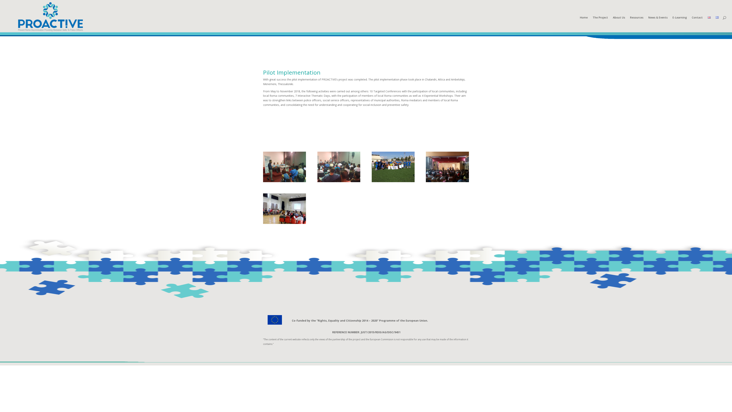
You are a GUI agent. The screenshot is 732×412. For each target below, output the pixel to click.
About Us (619, 17)
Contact (697, 17)
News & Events (658, 17)
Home (584, 17)
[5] (284, 181)
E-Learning (680, 17)
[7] (338, 181)
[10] (393, 181)
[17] (447, 181)
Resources (636, 17)
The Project (600, 17)
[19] (284, 223)
